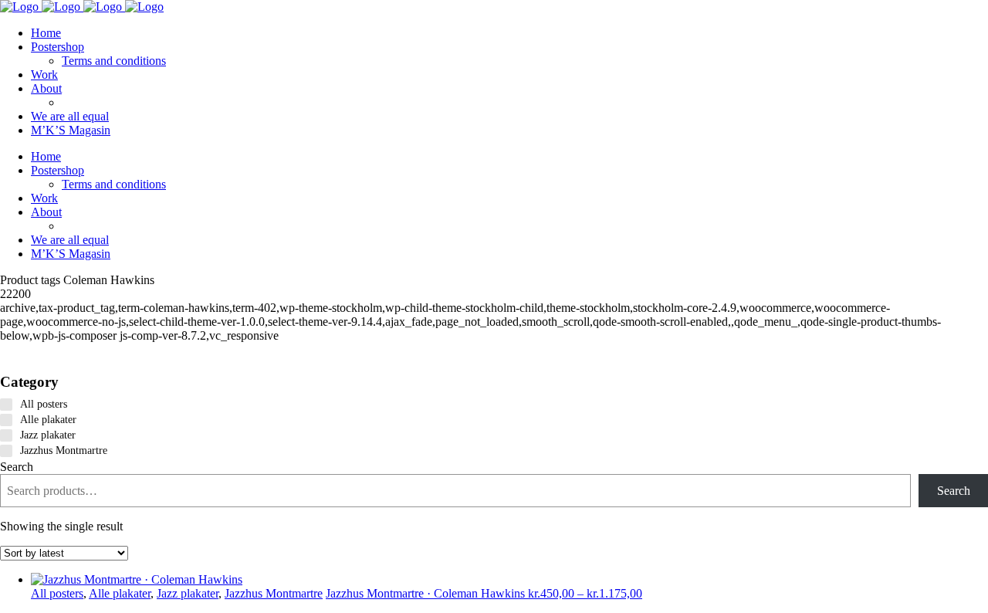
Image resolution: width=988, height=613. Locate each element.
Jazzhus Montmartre (274, 593)
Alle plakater (120, 593)
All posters (57, 593)
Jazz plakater (187, 593)
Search (16, 466)
